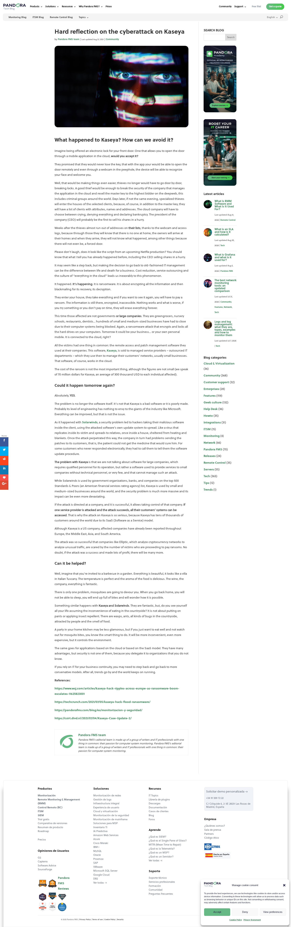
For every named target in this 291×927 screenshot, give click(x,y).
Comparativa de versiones (52, 823)
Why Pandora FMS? (89, 6)
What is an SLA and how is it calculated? (224, 232)
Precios (42, 839)
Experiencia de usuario (106, 807)
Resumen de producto (50, 827)
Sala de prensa (212, 830)
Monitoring (212, 436)
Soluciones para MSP (105, 823)
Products (34, 6)
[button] (284, 885)
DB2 (95, 879)
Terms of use (97, 920)
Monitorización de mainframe (110, 819)
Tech (222, 245)
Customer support (216, 382)
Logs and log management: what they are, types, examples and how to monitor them (225, 328)
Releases (210, 456)
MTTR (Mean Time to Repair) (165, 844)
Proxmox (98, 859)
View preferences (272, 912)
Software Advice (47, 865)
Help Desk (211, 409)
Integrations (212, 422)
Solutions (50, 6)
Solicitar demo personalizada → (227, 791)
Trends (208, 489)
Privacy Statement (252, 920)
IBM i (96, 847)
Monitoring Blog (17, 17)
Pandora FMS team (68, 39)
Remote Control (227, 220)
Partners (209, 834)
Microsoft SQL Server (105, 871)
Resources (67, 6)
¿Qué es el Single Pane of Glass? (168, 840)
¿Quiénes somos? (214, 826)
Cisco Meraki (100, 843)
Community (225, 7)
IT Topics (153, 795)
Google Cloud (101, 875)
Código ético (211, 838)
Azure (96, 839)
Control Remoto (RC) (50, 807)
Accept (217, 912)
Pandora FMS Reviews (64, 883)
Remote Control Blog (61, 17)
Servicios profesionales (162, 882)
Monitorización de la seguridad (111, 815)
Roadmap (43, 831)
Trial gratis (43, 819)
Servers (209, 469)
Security (120, 920)
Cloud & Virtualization (219, 363)
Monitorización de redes (107, 795)
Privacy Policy (85, 920)
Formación (155, 886)
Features (219, 307)
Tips (206, 483)
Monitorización (47, 795)
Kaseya (112, 350)
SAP (95, 863)
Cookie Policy (235, 920)
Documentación (158, 807)
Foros (152, 819)
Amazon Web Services (106, 835)
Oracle (97, 855)
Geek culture (213, 402)
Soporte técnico (158, 878)
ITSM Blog (38, 17)
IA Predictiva (100, 831)
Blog (151, 815)
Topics (82, 17)
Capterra (42, 861)
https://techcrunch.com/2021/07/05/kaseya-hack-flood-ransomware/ (102, 702)
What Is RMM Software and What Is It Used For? (224, 205)
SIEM (41, 815)
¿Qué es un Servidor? (161, 856)
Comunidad (155, 890)
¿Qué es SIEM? (157, 837)
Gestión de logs (102, 799)
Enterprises (211, 389)
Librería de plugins (159, 799)
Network (228, 307)
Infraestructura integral (106, 803)
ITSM (207, 429)
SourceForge (45, 869)
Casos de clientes (159, 811)
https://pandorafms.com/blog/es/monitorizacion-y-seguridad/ (98, 710)
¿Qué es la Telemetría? (162, 849)
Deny (245, 912)
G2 (39, 857)
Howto (208, 416)
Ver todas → (100, 883)
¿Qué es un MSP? (159, 852)
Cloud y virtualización (105, 811)
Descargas (154, 803)
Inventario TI (100, 827)
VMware (98, 867)
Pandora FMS (226, 271)
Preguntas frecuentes (161, 894)
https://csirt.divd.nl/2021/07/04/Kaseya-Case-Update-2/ (93, 718)
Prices (109, 6)
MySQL (97, 851)
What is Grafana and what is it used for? (225, 257)
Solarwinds (90, 422)
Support (238, 7)
